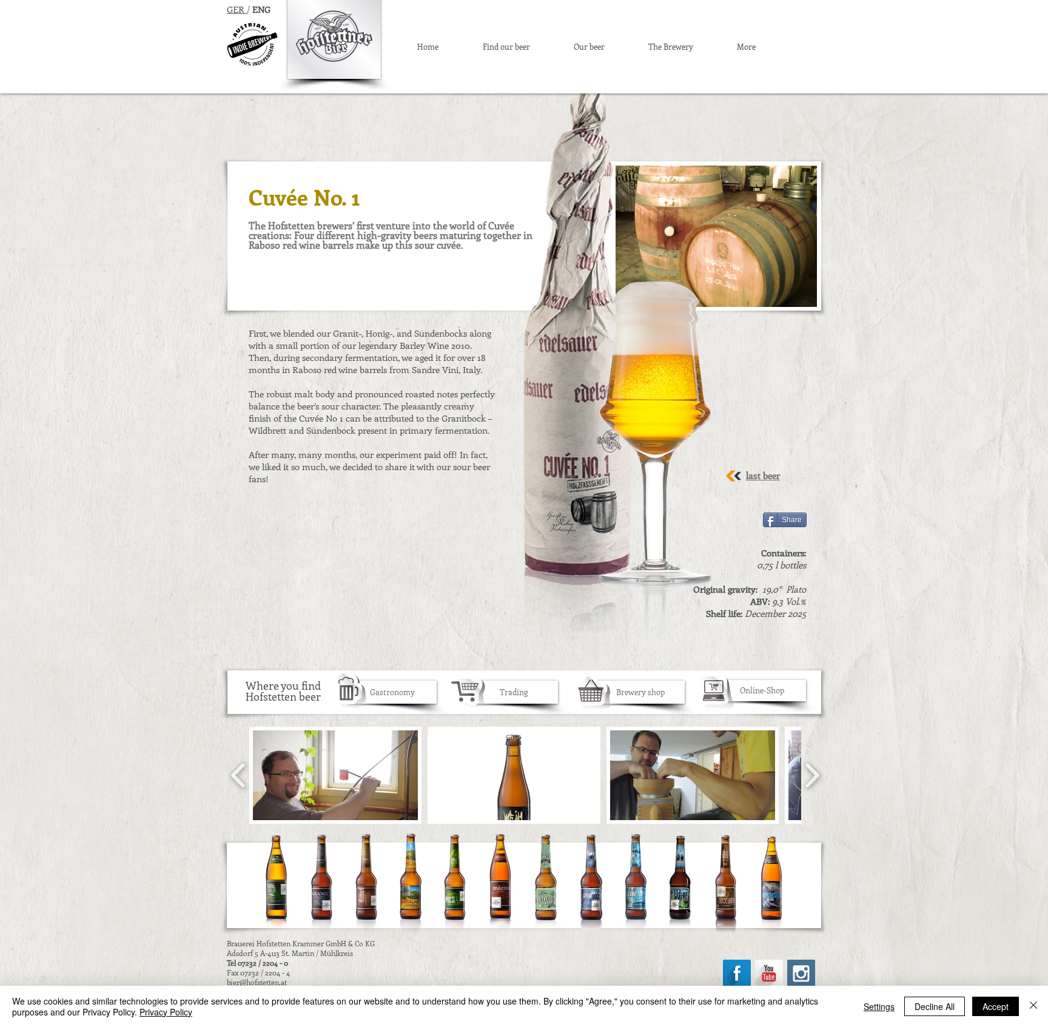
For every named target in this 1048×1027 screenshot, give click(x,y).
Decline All (935, 1006)
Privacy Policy (165, 1012)
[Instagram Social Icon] (801, 974)
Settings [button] (879, 1006)
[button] (335, 775)
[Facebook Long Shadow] (737, 974)
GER (235, 9)
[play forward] (811, 775)
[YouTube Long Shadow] (769, 974)
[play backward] (238, 775)
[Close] (1033, 1006)
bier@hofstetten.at (257, 982)
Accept (995, 1006)
